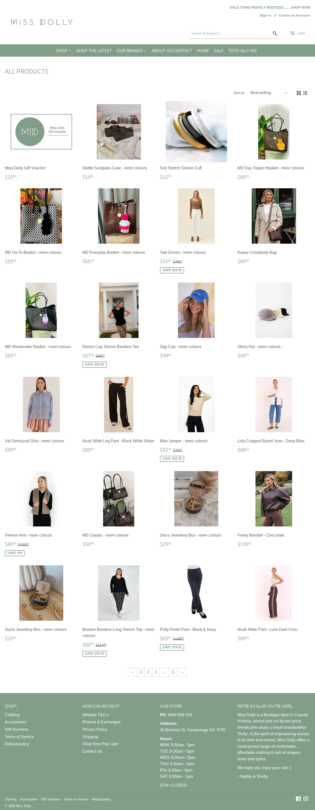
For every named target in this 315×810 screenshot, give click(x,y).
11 (173, 672)
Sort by (239, 93)
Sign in (265, 15)
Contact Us (92, 751)
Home (203, 50)
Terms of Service (19, 737)
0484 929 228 (180, 715)
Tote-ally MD (242, 50)
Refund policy (17, 744)
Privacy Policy (94, 729)
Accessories (15, 722)
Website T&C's (95, 715)
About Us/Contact (172, 50)
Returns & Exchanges (101, 722)
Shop (62, 50)
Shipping (90, 737)
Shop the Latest (94, 50)
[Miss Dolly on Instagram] (305, 799)
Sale (218, 50)
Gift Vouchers (16, 729)
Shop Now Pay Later (100, 744)
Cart (301, 33)
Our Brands (130, 50)
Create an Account (294, 15)
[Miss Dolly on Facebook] (298, 799)
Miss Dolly (23, 806)
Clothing (12, 715)
